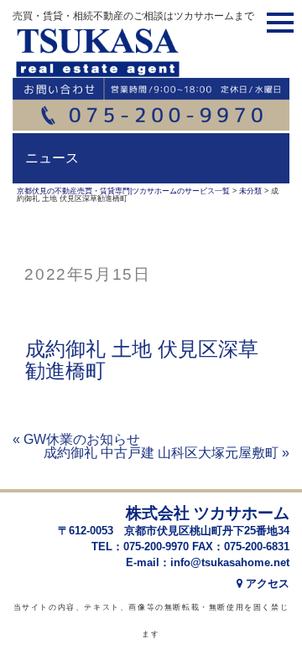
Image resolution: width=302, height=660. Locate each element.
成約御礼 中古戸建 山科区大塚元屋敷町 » (166, 453)
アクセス (265, 583)
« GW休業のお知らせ (76, 439)
